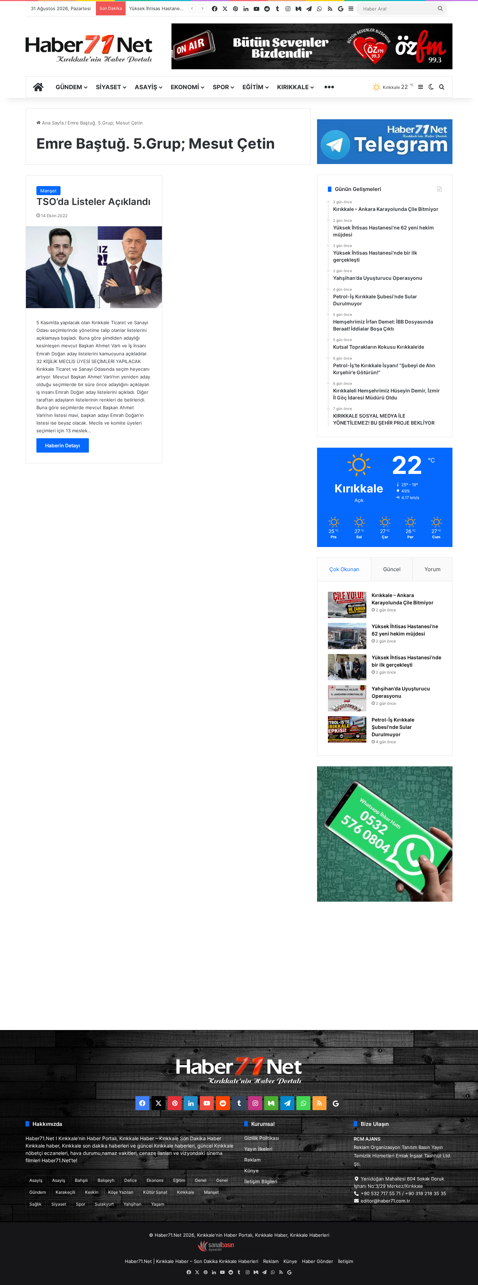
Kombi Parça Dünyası (258, 1250)
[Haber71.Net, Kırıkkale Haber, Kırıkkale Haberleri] (89, 48)
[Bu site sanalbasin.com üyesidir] (216, 1250)
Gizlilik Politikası (261, 1138)
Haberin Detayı (62, 445)
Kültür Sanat (155, 1192)
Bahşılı (81, 1180)
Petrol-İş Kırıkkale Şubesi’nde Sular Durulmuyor (393, 727)
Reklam (252, 1160)
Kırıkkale (293, 87)
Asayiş (146, 87)
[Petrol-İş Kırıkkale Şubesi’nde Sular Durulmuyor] (347, 729)
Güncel (392, 569)
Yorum (432, 569)
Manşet (48, 190)
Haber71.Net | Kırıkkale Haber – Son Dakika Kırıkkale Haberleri (191, 1261)
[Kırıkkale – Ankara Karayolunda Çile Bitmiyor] (347, 605)
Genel (200, 1180)
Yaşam (157, 1204)
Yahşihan (132, 1204)
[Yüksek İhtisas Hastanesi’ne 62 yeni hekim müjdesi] (347, 636)
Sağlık (35, 1204)
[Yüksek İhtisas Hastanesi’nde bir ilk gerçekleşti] (347, 667)
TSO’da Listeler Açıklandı (93, 201)
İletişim (345, 1261)
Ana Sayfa (52, 123)
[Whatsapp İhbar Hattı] (384, 834)
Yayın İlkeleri (258, 1149)
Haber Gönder (317, 1261)
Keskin (91, 1192)
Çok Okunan (344, 569)
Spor (221, 87)
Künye (251, 1170)
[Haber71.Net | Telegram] (384, 141)
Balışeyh (106, 1180)
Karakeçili (65, 1192)
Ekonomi (185, 87)
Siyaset (108, 87)
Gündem (69, 87)
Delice (130, 1180)
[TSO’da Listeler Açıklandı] (94, 267)
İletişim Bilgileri (260, 1181)
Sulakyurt (104, 1204)
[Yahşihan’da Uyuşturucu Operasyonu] (347, 698)
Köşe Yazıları (120, 1192)
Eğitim (252, 87)
